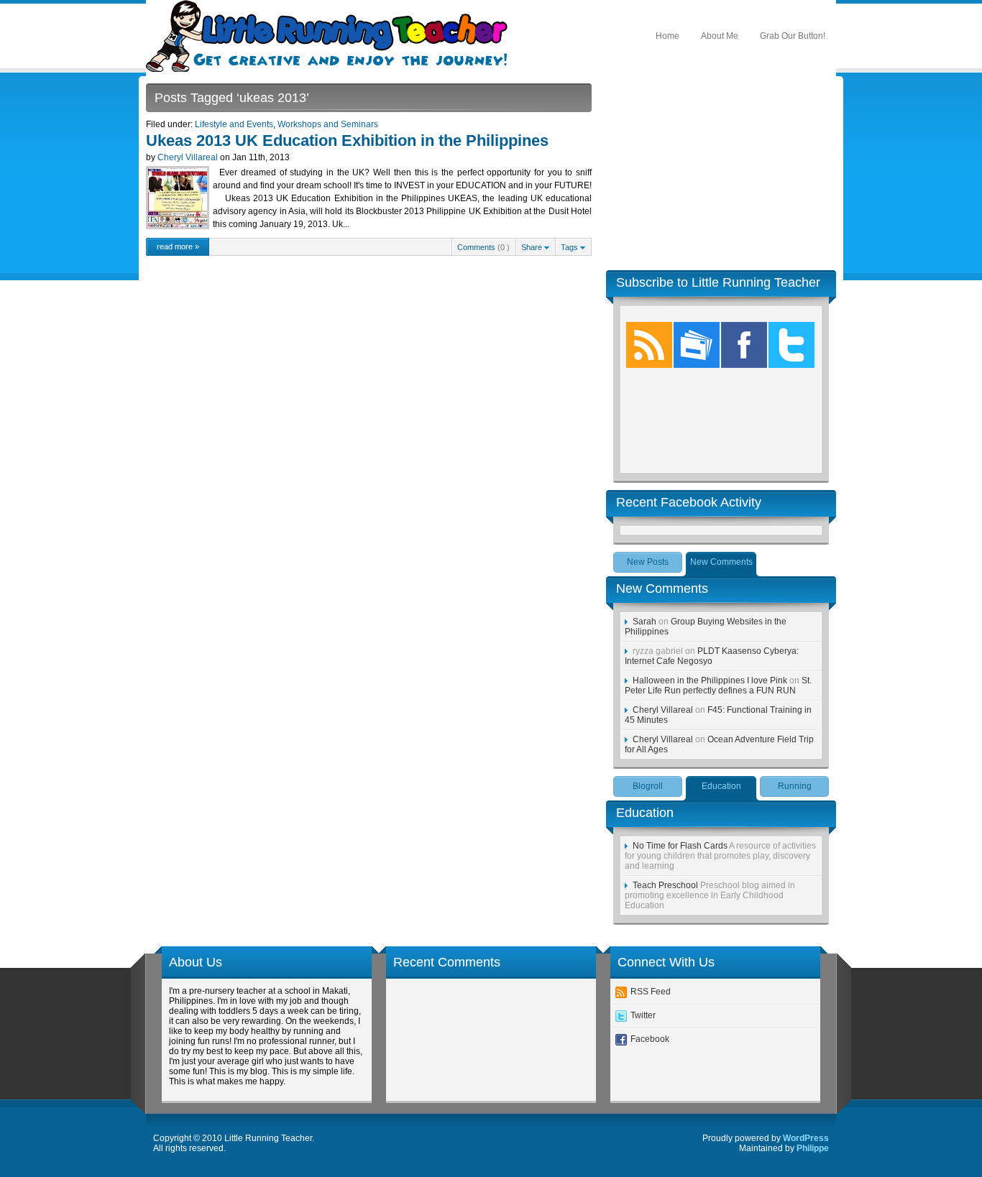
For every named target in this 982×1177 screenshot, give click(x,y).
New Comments (721, 562)
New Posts (648, 562)
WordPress (806, 1138)
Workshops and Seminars (327, 124)
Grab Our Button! (792, 36)
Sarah (644, 622)
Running (795, 786)
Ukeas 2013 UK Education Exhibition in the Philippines (347, 140)
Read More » (178, 246)
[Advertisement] (721, 173)
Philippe (813, 1148)
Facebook (649, 1039)
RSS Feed (650, 992)
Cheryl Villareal (187, 157)
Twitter (643, 1015)
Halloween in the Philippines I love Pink (710, 680)
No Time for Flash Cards (680, 846)
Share (532, 247)
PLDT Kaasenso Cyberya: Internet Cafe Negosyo (712, 656)
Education (721, 786)
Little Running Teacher (331, 36)
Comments (476, 247)
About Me (719, 36)
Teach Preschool (665, 885)
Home (667, 36)
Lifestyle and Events (234, 124)
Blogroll (648, 786)
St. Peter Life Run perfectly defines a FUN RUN (718, 685)
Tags (570, 247)
